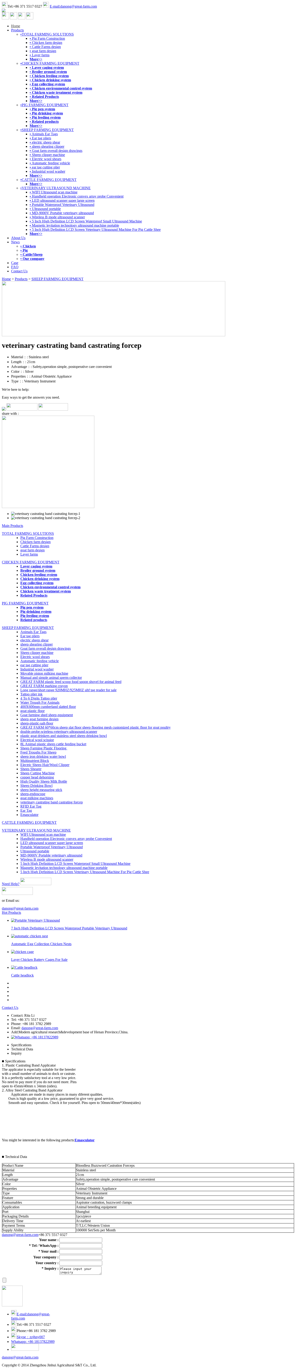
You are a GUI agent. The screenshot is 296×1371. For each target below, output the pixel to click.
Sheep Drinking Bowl (36, 786)
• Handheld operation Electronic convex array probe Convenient (76, 196)
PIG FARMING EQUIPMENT (25, 603)
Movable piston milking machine (44, 673)
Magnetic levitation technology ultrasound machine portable (64, 868)
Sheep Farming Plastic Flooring (43, 748)
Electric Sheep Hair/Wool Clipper (44, 765)
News (15, 242)
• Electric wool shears (45, 159)
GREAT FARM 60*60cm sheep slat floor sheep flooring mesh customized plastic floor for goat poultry (95, 727)
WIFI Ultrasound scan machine (43, 834)
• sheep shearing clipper (47, 146)
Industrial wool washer (37, 669)
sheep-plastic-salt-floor (36, 723)
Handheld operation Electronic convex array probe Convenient (66, 839)
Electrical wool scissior (37, 740)
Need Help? (10, 884)
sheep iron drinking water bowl (43, 756)
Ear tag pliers (30, 636)
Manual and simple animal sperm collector (51, 677)
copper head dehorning (37, 777)
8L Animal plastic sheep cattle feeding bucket (53, 744)
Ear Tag (26, 810)
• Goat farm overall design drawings (56, 151)
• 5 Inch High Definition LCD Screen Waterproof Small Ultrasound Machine (86, 221)
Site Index (104, 1365)
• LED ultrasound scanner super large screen (62, 200)
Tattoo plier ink (31, 694)
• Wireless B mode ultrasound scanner (57, 217)
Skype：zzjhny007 (31, 1337)
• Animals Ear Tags (44, 134)
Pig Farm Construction (36, 538)
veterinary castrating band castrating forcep (51, 802)
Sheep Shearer (30, 769)
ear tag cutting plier (34, 665)
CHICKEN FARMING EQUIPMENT (30, 562)
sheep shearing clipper (36, 644)
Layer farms (29, 554)
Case (14, 263)
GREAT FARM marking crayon (44, 686)
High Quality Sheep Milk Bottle (43, 781)
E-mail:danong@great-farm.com (73, 6)
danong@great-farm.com (20, 908)
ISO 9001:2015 (146, 1365)
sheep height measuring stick (41, 790)
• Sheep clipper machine (47, 155)
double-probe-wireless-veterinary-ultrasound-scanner (58, 732)
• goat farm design (43, 51)
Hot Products (11, 912)
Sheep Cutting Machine (37, 773)
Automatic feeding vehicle (39, 661)
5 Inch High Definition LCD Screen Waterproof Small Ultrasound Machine (75, 864)
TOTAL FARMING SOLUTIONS (28, 533)
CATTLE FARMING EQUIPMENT (29, 822)
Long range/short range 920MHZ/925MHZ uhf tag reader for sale (68, 690)
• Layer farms (39, 55)
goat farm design (32, 550)
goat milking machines (36, 798)
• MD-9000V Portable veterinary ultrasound (62, 213)
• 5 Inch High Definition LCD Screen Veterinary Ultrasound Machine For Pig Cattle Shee (95, 230)
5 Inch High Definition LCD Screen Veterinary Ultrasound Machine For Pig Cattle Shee (84, 872)
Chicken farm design (35, 542)
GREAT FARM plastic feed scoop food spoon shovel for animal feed (70, 682)
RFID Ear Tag (30, 806)
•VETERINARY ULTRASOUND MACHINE (55, 188)
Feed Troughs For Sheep (38, 752)
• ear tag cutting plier (45, 167)
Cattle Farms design (34, 546)
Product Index (123, 1365)
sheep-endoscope (32, 794)
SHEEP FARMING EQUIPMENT (57, 279)
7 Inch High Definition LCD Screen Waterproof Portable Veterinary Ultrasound (69, 928)
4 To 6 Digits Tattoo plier (38, 698)
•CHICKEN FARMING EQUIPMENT (49, 63)
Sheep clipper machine (36, 653)
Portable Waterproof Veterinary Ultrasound (51, 847)
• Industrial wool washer (47, 171)
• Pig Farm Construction (47, 38)
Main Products (12, 526)
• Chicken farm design (46, 43)
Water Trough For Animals (39, 702)
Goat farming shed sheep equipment (46, 715)
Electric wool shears (35, 657)
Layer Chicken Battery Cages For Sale (39, 960)
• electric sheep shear (45, 142)
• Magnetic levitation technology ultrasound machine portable (74, 225)
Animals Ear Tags (33, 632)
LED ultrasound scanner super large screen (51, 843)
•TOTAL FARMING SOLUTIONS (47, 34)
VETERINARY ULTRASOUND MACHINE (36, 830)
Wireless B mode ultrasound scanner (46, 859)
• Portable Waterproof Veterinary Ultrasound (62, 205)
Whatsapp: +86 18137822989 (33, 1342)
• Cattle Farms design (45, 47)
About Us (18, 238)
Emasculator (29, 815)
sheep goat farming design (39, 719)
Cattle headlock (22, 975)
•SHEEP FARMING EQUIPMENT (47, 130)
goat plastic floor (32, 711)
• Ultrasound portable (45, 209)
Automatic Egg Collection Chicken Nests (41, 944)
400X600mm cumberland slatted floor (48, 707)
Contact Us (19, 271)
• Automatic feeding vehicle (50, 163)
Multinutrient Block (34, 761)
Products (17, 30)
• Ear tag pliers (40, 138)
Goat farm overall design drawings (45, 648)
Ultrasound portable (34, 851)
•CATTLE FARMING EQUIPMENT (48, 180)
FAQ (14, 267)
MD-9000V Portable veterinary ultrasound (51, 855)
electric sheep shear (34, 640)
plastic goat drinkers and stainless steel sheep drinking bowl (63, 736)
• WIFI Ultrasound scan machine (53, 192)
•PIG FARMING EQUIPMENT (44, 105)
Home (15, 26)
